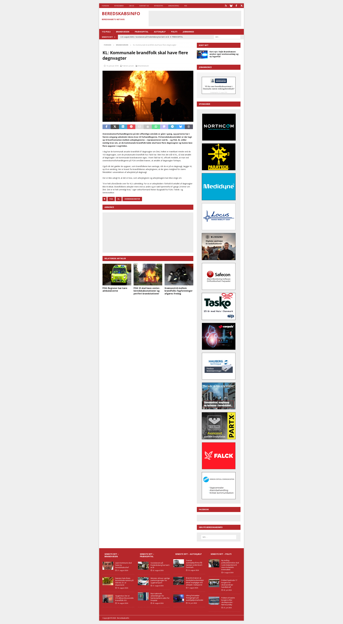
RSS (185, 6)
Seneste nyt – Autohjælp (188, 554)
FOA (111, 199)
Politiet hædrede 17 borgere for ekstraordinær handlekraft (229, 583)
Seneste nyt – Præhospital (147, 555)
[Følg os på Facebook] (236, 5)
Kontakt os (144, 6)
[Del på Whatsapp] (156, 126)
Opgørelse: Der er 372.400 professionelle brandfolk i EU (124, 598)
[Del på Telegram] (172, 126)
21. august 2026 (122, 570)
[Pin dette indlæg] (131, 126)
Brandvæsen (122, 31)
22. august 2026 (158, 570)
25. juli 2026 (227, 608)
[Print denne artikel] (148, 126)
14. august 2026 (122, 603)
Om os (131, 6)
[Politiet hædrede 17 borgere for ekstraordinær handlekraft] (214, 583)
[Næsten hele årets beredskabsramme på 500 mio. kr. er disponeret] (107, 581)
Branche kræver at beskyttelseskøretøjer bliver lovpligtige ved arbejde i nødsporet (195, 581)
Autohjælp (160, 31)
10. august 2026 (193, 570)
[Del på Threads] (189, 126)
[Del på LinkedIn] (123, 126)
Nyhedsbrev (119, 6)
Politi (174, 31)
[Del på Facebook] (106, 126)
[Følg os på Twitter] (241, 5)
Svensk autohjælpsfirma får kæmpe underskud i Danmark (194, 563)
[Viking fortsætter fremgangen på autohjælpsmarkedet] (178, 598)
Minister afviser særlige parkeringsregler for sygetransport (160, 580)
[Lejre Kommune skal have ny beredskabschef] (107, 566)
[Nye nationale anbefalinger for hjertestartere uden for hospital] (143, 596)
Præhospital (141, 31)
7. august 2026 (193, 588)
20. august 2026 (158, 603)
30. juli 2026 (227, 590)
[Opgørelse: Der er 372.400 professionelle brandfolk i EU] (107, 599)
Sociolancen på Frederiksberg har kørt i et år (160, 565)
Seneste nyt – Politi (221, 554)
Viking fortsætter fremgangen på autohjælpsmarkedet (194, 597)
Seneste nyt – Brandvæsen (112, 555)
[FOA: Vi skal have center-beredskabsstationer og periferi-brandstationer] (148, 274)
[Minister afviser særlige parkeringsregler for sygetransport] (143, 581)
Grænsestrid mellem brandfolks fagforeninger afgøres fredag (179, 291)
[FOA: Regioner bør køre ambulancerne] (116, 274)
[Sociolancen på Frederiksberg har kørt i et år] (143, 566)
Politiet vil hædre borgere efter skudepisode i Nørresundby (228, 601)
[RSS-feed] (225, 5)
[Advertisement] (194, 18)
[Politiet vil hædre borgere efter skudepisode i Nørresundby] (214, 601)
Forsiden (105, 6)
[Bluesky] (231, 5)
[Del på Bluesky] (180, 126)
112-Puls (106, 31)
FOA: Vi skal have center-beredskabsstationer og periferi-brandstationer (147, 291)
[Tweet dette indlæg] (115, 126)
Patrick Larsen (128, 66)
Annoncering (173, 6)
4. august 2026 (228, 572)
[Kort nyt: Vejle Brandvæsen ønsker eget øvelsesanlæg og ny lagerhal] (202, 54)
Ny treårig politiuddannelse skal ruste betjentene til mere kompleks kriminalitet (230, 565)
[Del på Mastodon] (164, 126)
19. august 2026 (122, 588)
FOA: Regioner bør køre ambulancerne (114, 289)
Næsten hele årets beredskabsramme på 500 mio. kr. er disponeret (124, 581)
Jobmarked (188, 31)
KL (119, 199)
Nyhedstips (158, 6)
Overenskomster (132, 199)
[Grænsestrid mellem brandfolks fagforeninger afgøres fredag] (179, 274)
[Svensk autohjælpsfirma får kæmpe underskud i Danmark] (178, 563)
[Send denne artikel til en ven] (139, 126)
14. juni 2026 (192, 603)
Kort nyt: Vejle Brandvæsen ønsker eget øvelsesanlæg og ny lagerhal (224, 54)
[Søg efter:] (227, 36)
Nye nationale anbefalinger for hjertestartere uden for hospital (160, 596)
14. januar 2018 (112, 66)
